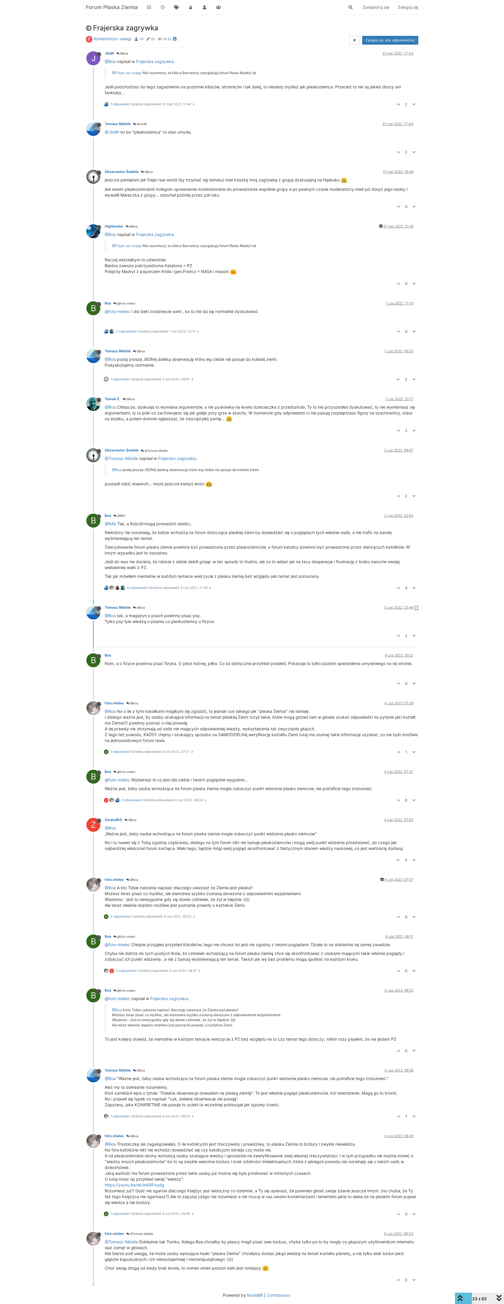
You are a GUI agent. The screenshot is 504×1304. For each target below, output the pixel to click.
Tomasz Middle (118, 124)
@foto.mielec (126, 303)
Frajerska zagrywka (155, 61)
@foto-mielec (117, 311)
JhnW (109, 53)
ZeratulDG (113, 820)
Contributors (278, 1295)
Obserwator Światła (122, 171)
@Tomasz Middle (156, 450)
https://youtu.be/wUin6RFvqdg (134, 1184)
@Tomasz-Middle (121, 458)
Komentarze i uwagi (112, 38)
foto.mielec (114, 703)
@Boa (123, 53)
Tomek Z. (112, 399)
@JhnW (141, 124)
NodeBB (255, 1295)
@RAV (120, 515)
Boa (108, 303)
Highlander (114, 226)
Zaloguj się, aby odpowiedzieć (390, 40)
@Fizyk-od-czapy (127, 73)
